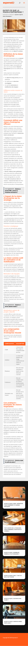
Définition (11, 14)
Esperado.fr (5, 14)
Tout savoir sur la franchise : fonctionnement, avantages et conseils (13, 529)
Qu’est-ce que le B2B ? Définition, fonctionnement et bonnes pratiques (13, 505)
